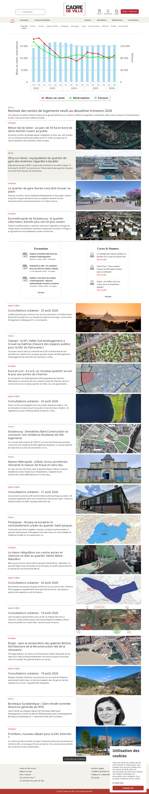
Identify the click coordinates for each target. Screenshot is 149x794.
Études (113, 26)
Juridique (24, 20)
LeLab (83, 26)
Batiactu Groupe (26, 771)
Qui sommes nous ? (27, 778)
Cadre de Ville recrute (28, 768)
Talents (88, 20)
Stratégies (65, 26)
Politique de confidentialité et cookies (105, 775)
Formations (133, 20)
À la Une (24, 26)
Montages (75, 26)
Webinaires (117, 20)
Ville (12, 20)
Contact (116, 14)
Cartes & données (42, 20)
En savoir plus (118, 783)
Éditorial (105, 26)
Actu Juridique (94, 26)
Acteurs (33, 26)
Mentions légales (97, 768)
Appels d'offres (52, 26)
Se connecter (108, 14)
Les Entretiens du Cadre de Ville (32, 781)
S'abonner (129, 11)
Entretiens (101, 20)
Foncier (41, 26)
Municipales (123, 26)
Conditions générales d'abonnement (104, 771)
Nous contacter (25, 775)
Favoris (99, 14)
